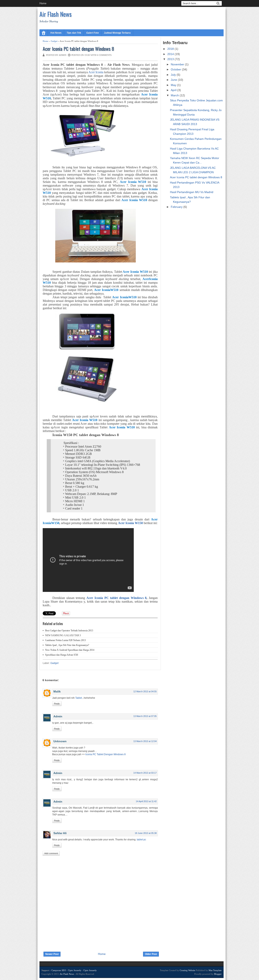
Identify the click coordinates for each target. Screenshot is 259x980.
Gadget (54, 41)
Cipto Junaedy (74, 970)
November (178, 64)
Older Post (151, 954)
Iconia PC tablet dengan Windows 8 (120, 598)
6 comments (104, 55)
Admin (57, 716)
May (174, 85)
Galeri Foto (92, 32)
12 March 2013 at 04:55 (145, 691)
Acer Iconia (96, 72)
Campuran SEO (58, 970)
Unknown (60, 741)
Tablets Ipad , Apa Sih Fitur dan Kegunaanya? (67, 645)
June (174, 79)
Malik (57, 691)
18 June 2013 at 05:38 (146, 833)
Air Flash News (55, 14)
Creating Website (187, 970)
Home (42, 3)
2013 (171, 59)
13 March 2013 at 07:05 (145, 716)
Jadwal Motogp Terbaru (117, 32)
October (176, 69)
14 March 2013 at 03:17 (145, 773)
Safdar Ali (60, 833)
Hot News (56, 32)
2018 (171, 48)
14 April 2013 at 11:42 (146, 801)
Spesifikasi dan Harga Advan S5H (61, 654)
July (174, 74)
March (175, 95)
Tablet (78, 698)
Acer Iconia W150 (130, 523)
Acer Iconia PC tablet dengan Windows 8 (78, 49)
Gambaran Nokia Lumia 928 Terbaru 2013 (65, 640)
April (174, 90)
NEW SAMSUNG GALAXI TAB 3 (63, 635)
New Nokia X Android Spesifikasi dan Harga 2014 (69, 650)
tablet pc (141, 839)
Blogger (218, 974)
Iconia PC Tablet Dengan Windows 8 (105, 754)
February (177, 206)
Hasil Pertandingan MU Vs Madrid (191, 192)
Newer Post (52, 954)
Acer (90, 598)
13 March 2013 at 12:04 (145, 741)
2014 (171, 54)
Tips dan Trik (74, 32)
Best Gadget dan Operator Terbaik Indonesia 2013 (69, 630)
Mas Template (215, 970)
